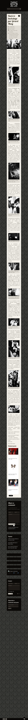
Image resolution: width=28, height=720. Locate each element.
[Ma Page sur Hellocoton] (13, 571)
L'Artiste (11, 30)
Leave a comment (11, 29)
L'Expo (14, 30)
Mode (16, 30)
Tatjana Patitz (11, 38)
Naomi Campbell (15, 35)
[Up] (24, 718)
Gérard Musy (11, 34)
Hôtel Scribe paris (15, 34)
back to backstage (12, 33)
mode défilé (11, 35)
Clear (19, 593)
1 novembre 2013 (11, 26)
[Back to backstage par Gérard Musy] (14, 48)
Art (9, 30)
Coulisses (16, 33)
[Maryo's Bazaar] (14, 4)
